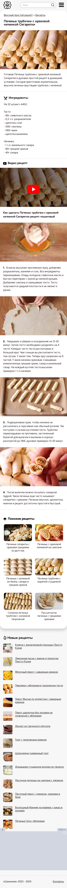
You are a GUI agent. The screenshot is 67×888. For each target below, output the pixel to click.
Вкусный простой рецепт (18, 15)
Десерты (40, 15)
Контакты (58, 882)
